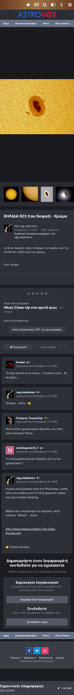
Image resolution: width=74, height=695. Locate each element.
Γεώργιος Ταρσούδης (29, 418)
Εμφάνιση (29, 657)
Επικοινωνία (46, 657)
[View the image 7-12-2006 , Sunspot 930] (11, 194)
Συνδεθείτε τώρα (37, 621)
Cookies (59, 657)
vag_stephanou (29, 226)
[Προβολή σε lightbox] (37, 106)
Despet (20, 362)
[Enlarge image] (29, 403)
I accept (66, 688)
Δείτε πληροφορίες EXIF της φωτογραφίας (37, 329)
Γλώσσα (15, 657)
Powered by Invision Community (37, 661)
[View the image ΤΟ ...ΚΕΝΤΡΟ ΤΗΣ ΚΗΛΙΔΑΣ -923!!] (47, 194)
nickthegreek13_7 (27, 447)
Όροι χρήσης (7, 690)
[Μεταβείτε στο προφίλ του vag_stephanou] (8, 228)
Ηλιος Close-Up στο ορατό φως (30, 307)
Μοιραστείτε (19, 347)
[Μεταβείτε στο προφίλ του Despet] (10, 364)
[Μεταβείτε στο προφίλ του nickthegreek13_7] (10, 450)
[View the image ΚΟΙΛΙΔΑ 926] (30, 194)
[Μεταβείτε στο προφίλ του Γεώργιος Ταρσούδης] (10, 420)
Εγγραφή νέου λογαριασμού (37, 599)
